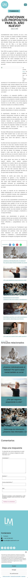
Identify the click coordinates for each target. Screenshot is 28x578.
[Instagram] (2, 548)
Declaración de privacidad (16, 576)
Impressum (23, 576)
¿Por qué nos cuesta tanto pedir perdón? (15, 336)
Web (3, 488)
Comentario (5, 458)
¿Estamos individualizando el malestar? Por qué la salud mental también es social (14, 369)
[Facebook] (11, 548)
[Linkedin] (5, 548)
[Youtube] (8, 548)
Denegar (14, 569)
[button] (26, 552)
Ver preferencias (14, 573)
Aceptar (14, 566)
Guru (24, 71)
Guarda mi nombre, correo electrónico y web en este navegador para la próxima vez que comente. (13, 497)
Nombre (4, 476)
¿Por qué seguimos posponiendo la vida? (15, 280)
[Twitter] (14, 548)
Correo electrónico (7, 482)
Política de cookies (6, 576)
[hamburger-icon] (25, 4)
